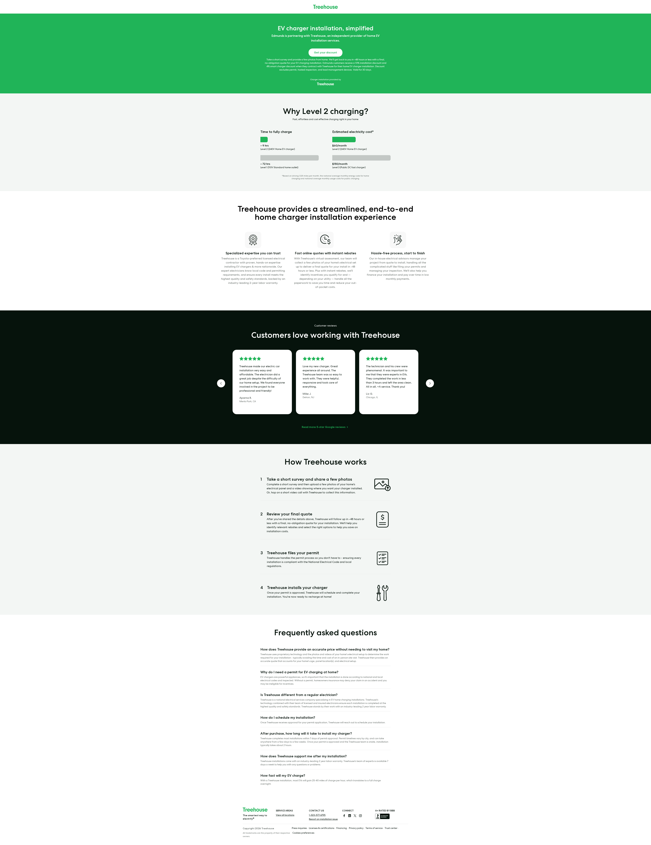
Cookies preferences (303, 833)
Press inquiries (299, 828)
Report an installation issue (323, 819)
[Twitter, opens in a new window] (355, 816)
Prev (221, 383)
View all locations (285, 815)
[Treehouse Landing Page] (325, 7)
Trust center (391, 828)
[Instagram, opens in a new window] (360, 816)
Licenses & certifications (321, 828)
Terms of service (374, 828)
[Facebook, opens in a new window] (344, 816)
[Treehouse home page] (255, 810)
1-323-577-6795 (317, 815)
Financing (341, 828)
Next (430, 383)
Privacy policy (356, 828)
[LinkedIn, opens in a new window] (350, 816)
